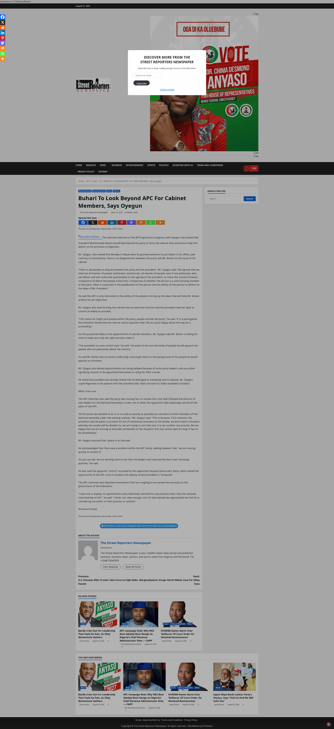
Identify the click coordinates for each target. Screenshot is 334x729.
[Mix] (2, 48)
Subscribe (142, 83)
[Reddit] (2, 27)
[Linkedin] (2, 32)
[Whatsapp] (2, 53)
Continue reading (167, 89)
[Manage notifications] (329, 724)
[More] (2, 58)
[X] (2, 22)
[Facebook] (2, 17)
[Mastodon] (2, 43)
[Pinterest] (2, 38)
